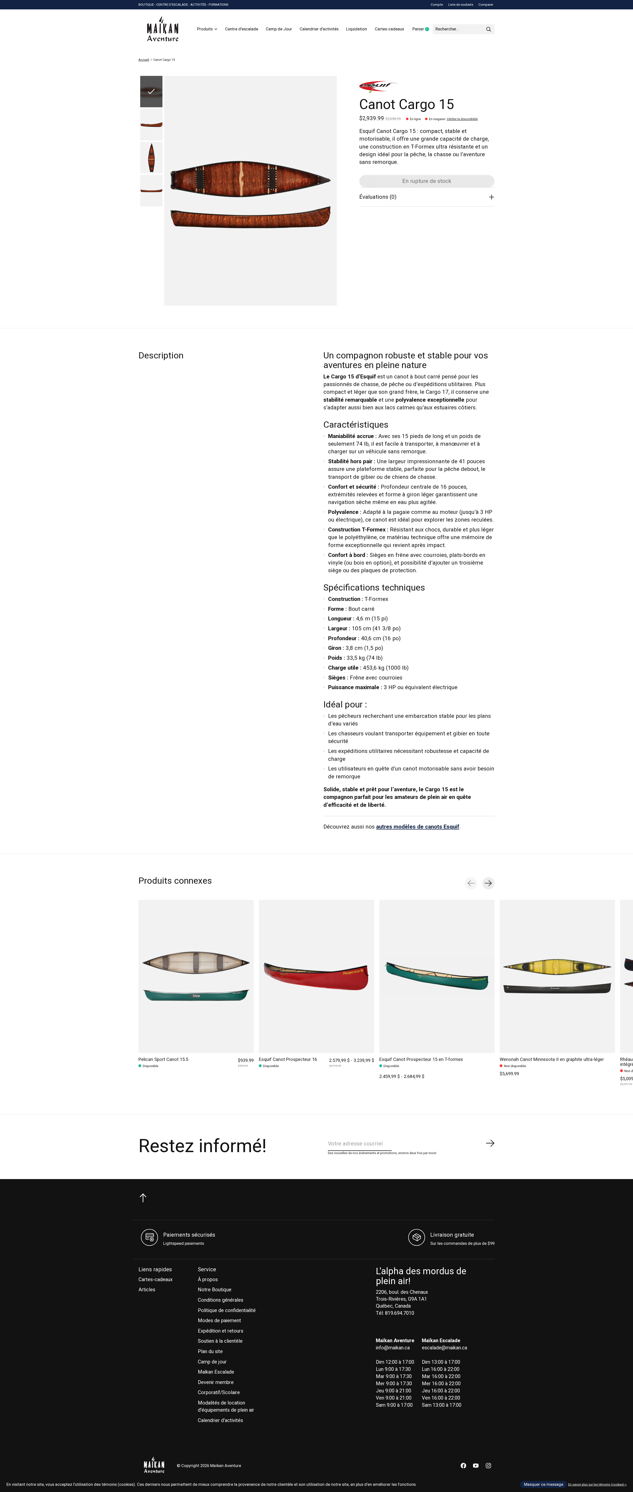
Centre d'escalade (241, 29)
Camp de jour (212, 1361)
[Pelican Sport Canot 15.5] (196, 976)
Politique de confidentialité (227, 1310)
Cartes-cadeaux (389, 29)
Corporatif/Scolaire (219, 1392)
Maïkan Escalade (216, 1372)
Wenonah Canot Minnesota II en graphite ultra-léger (552, 1059)
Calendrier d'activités (319, 29)
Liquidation (356, 29)
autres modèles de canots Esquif (417, 827)
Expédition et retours (220, 1331)
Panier (422, 29)
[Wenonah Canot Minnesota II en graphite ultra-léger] (557, 976)
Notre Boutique (214, 1289)
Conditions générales (220, 1300)
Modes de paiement (219, 1320)
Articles (146, 1289)
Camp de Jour (279, 29)
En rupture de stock (426, 181)
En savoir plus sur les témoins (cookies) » (597, 1484)
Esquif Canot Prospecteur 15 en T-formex (421, 1059)
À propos (208, 1279)
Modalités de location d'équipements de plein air (226, 1406)
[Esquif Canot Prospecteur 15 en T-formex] (437, 976)
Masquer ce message (543, 1485)
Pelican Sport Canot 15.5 (163, 1059)
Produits (205, 29)
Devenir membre (216, 1382)
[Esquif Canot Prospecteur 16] (316, 976)
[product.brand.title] (427, 87)
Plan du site (210, 1351)
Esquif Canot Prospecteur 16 (288, 1059)
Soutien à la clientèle (220, 1341)
